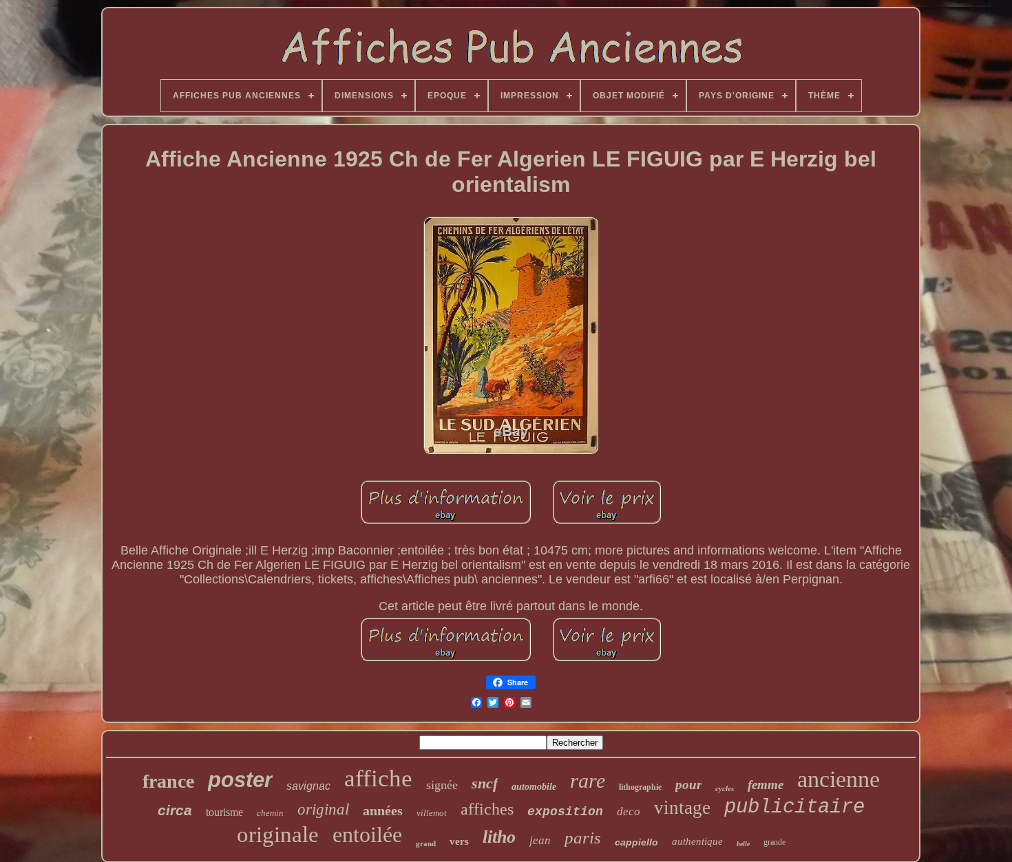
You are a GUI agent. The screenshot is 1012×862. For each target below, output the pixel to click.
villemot (432, 813)
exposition (565, 812)
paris (583, 837)
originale (278, 834)
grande (774, 842)
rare (587, 780)
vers (459, 841)
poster (240, 780)
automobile (534, 787)
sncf (485, 783)
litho (499, 837)
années (383, 810)
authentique (697, 841)
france (168, 781)
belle (743, 844)
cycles (724, 788)
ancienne (838, 779)
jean (540, 840)
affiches (487, 809)
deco (628, 811)
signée (442, 785)
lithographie (640, 787)
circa (175, 810)
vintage (682, 807)
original (323, 809)
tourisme (224, 812)
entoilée (367, 834)
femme (765, 784)
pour (688, 784)
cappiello (636, 842)
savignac (308, 786)
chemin (270, 813)
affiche (378, 778)
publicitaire (794, 807)
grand (426, 843)
